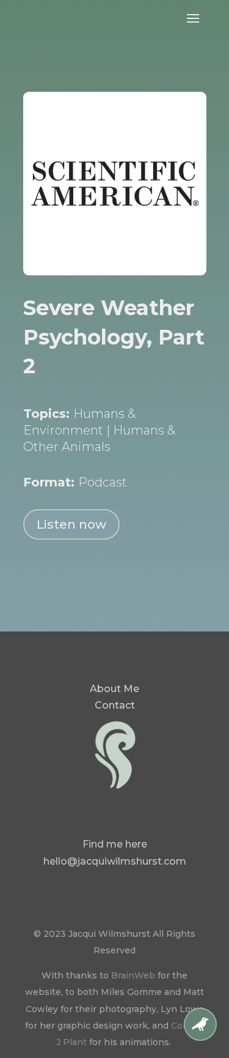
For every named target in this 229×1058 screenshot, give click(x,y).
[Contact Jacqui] (200, 1037)
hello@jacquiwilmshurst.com (114, 861)
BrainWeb (133, 975)
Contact (115, 705)
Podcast (102, 482)
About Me (114, 689)
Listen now (71, 524)
